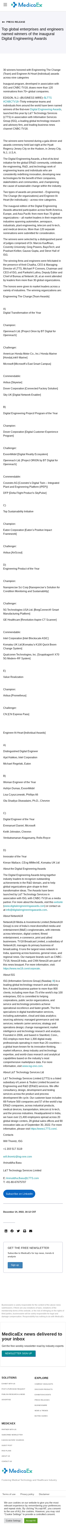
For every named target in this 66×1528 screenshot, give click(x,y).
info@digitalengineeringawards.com (26, 909)
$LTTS (48, 97)
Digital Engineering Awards (45, 109)
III (53, 981)
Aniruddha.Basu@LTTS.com (22, 1178)
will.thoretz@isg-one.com (17, 1156)
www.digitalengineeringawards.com (24, 906)
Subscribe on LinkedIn (19, 1193)
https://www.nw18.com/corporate (21, 968)
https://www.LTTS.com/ (44, 1128)
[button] (5, 4)
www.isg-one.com (32, 1066)
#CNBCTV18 (10, 101)
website (58, 902)
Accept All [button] (31, 1520)
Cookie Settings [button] (13, 1520)
